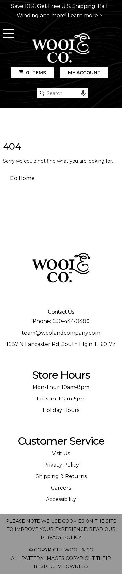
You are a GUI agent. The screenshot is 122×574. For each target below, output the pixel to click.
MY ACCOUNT (84, 73)
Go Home (22, 178)
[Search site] (42, 93)
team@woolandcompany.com (61, 333)
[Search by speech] (83, 93)
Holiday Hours (61, 410)
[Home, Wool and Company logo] (61, 48)
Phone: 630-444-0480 (61, 321)
